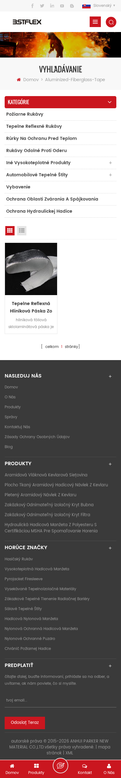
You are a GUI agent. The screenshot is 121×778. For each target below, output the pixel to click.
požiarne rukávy (24, 114)
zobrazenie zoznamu (21, 230)
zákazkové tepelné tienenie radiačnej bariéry (47, 599)
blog (9, 447)
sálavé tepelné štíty (23, 609)
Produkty (13, 407)
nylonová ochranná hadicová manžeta (41, 629)
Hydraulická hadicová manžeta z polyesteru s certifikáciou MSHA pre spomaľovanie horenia (51, 528)
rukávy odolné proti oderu (36, 150)
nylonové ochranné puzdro (30, 639)
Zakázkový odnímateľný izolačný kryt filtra (47, 515)
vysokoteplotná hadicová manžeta (37, 569)
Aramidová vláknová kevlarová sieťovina (46, 475)
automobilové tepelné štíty (37, 174)
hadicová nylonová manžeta (31, 619)
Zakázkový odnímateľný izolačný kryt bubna (49, 505)
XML (69, 753)
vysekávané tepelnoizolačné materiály (40, 589)
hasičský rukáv (19, 559)
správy (11, 417)
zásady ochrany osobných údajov (37, 437)
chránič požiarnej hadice (28, 649)
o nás (10, 397)
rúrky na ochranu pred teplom (41, 138)
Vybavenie (18, 187)
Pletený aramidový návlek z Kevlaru (40, 495)
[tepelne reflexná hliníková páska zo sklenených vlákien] (31, 269)
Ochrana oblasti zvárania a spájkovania (52, 199)
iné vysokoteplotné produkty (38, 162)
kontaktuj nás (17, 427)
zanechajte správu (60, 765)
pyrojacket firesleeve (24, 579)
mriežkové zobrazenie (10, 230)
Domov (31, 79)
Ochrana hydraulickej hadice (39, 211)
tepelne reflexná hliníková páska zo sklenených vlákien (31, 307)
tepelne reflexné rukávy (34, 126)
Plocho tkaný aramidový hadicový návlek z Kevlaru (56, 485)
